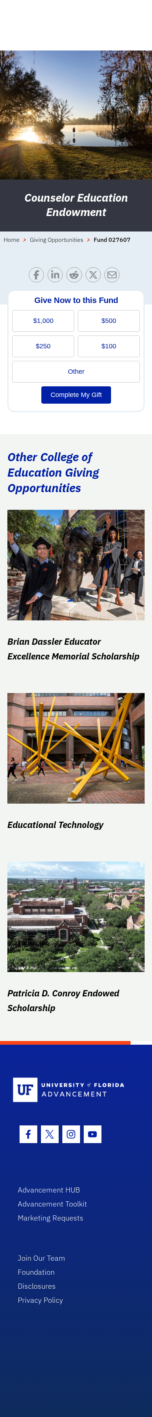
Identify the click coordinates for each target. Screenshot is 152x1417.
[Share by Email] (113, 276)
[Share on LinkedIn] (57, 276)
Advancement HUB (49, 1190)
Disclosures (37, 1286)
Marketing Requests (50, 1218)
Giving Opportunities (56, 239)
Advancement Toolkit (52, 1204)
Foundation (36, 1272)
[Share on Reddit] (75, 276)
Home (12, 239)
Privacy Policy (40, 1300)
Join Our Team (41, 1258)
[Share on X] (95, 276)
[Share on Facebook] (38, 276)
